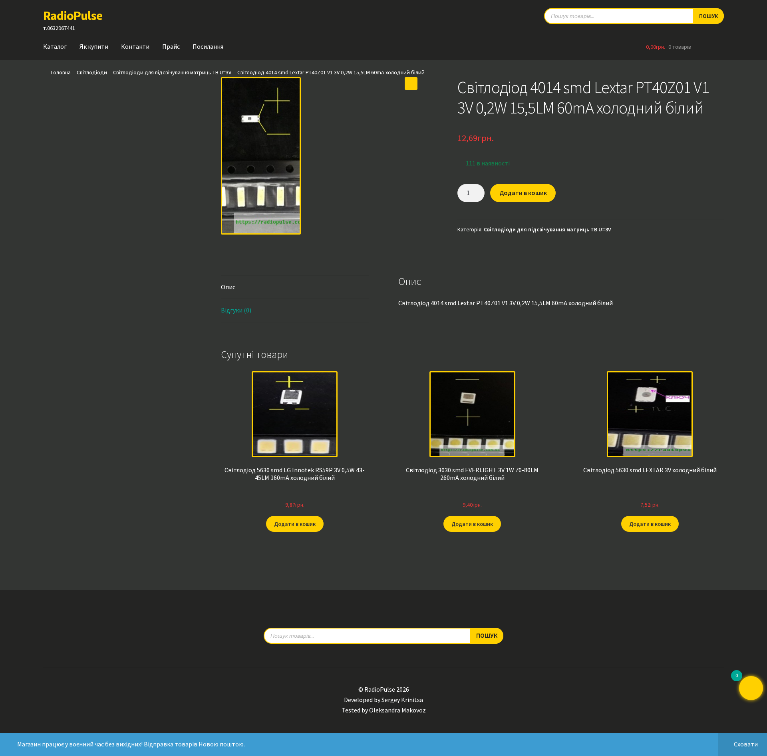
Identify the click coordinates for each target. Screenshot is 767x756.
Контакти (135, 46)
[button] (411, 83)
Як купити (93, 46)
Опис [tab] (228, 287)
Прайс (171, 46)
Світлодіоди (92, 72)
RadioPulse (72, 16)
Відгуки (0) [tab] (236, 310)
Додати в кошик (523, 193)
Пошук (708, 16)
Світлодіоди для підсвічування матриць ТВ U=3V (172, 72)
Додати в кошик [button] (295, 523)
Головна (61, 72)
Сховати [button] (746, 744)
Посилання (208, 46)
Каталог (55, 46)
